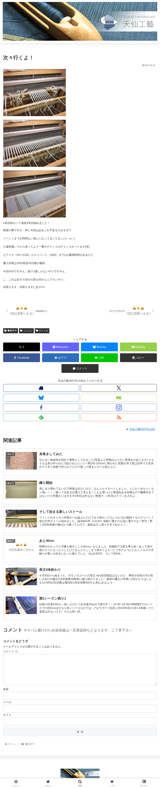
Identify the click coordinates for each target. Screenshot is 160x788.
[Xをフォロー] (119, 388)
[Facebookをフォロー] (41, 407)
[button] (138, 357)
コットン (28, 330)
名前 (6, 689)
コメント (10, 651)
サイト (7, 714)
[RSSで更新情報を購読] (119, 417)
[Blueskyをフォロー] (41, 398)
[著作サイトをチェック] (41, 388)
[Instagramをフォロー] (119, 407)
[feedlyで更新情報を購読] (41, 417)
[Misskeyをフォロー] (119, 398)
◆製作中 (12, 330)
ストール (43, 330)
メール (7, 702)
